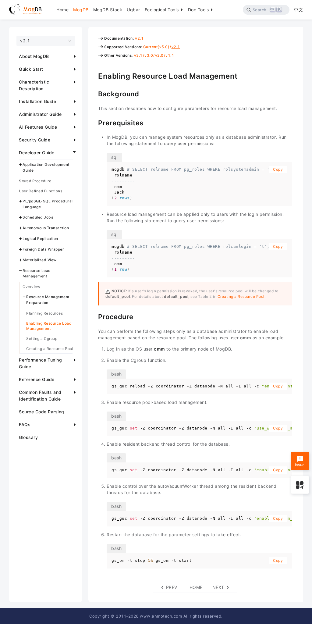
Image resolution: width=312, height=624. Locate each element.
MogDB (81, 9)
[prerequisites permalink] (93, 122)
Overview (31, 286)
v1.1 (169, 55)
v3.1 (138, 55)
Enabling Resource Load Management (49, 326)
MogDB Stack (107, 9)
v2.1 (139, 38)
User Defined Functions (40, 191)
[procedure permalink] (93, 316)
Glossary (28, 437)
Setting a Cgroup (41, 338)
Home (62, 9)
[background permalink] (93, 93)
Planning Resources (44, 313)
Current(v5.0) (156, 47)
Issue (300, 464)
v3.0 (148, 55)
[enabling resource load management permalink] (93, 75)
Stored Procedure (35, 181)
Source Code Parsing (41, 411)
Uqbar (133, 9)
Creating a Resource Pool (49, 348)
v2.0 (159, 55)
